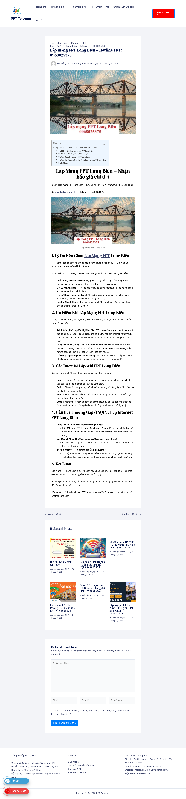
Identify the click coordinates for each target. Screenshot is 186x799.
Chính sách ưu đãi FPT (125, 6)
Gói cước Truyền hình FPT (82, 765)
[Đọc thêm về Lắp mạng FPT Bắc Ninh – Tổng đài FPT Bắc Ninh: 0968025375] (123, 591)
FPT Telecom (21, 18)
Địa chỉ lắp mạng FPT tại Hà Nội (62, 563)
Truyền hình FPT (60, 6)
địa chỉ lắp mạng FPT (60, 569)
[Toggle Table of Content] (103, 144)
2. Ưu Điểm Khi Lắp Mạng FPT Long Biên (74, 154)
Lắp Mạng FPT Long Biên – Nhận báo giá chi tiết (76, 148)
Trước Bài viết (53, 514)
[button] (163, 13)
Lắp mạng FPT (76, 761)
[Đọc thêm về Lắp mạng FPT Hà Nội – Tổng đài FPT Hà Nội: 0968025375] (93, 548)
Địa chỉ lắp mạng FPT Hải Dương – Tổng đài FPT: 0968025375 (92, 588)
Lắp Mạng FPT (97, 255)
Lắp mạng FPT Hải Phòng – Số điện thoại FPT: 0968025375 (62, 608)
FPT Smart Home (100, 6)
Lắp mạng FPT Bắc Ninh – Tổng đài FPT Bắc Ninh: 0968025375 (121, 609)
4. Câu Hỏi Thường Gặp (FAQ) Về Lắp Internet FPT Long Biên (82, 160)
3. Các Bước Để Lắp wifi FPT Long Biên (74, 157)
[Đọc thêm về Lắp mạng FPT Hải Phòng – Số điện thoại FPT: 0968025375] (63, 591)
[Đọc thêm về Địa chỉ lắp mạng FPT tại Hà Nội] (63, 548)
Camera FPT (79, 6)
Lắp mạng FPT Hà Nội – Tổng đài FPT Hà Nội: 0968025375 (92, 564)
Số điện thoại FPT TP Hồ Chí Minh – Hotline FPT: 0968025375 (122, 544)
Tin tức (39, 20)
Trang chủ (41, 6)
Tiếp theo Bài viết (130, 514)
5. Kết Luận (63, 163)
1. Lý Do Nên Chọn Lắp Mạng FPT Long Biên (76, 151)
